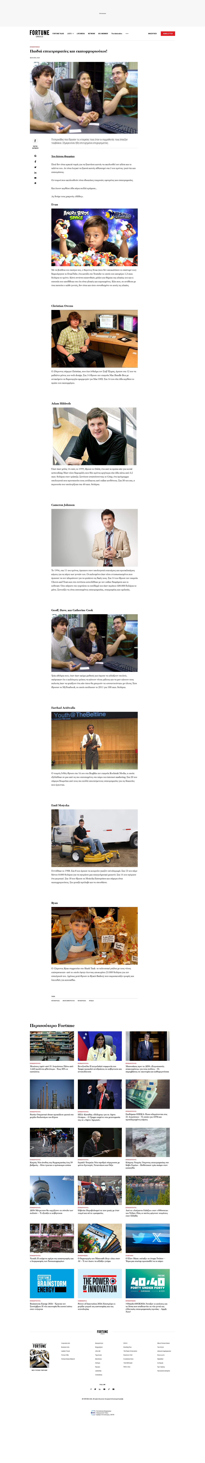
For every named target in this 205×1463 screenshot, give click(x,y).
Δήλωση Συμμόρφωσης (164, 1351)
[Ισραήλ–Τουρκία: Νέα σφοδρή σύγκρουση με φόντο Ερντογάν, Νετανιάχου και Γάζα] (100, 1142)
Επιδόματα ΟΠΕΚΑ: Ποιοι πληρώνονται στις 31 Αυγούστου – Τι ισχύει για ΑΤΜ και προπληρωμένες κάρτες (146, 1117)
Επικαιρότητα (99, 1343)
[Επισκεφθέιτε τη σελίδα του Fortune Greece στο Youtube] (104, 1390)
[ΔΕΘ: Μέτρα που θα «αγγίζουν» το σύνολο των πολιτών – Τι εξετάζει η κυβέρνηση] (52, 1190)
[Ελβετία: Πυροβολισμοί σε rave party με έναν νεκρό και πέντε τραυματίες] (100, 1190)
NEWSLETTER (168, 34)
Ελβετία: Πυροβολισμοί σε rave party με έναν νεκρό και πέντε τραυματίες (98, 1212)
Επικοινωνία (160, 1355)
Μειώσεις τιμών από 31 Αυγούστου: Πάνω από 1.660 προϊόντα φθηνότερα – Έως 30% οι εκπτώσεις (51, 1069)
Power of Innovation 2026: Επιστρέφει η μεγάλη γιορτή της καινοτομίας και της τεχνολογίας (96, 1306)
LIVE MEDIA (81, 34)
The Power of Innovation (130, 1351)
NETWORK (91, 34)
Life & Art (97, 1351)
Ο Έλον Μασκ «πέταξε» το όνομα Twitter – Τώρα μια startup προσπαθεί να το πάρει (145, 1260)
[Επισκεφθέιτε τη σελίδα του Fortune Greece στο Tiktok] (109, 1389)
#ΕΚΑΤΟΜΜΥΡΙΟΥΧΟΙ (69, 1000)
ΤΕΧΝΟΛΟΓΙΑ (82, 1301)
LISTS (69, 34)
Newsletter (160, 1359)
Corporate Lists (65, 1343)
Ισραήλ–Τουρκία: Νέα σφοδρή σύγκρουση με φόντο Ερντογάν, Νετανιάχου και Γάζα (99, 1164)
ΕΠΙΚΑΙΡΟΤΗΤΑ (35, 1063)
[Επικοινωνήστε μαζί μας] (113, 1389)
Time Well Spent (128, 1363)
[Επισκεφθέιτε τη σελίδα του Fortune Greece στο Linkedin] (99, 1389)
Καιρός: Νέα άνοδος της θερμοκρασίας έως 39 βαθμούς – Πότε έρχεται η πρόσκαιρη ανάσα (51, 1164)
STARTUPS (129, 1255)
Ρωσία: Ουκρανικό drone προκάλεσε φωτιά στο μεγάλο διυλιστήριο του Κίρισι (52, 1116)
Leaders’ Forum (65, 1351)
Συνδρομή (160, 1363)
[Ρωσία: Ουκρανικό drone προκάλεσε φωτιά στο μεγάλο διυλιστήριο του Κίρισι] (52, 1094)
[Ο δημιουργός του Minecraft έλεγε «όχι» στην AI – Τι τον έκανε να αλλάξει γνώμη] (100, 1238)
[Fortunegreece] (39, 37)
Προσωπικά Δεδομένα (163, 1371)
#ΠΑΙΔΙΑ (91, 1000)
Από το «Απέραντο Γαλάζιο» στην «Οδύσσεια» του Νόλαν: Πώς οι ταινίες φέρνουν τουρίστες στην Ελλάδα (147, 1213)
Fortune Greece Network (68, 1359)
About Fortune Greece (163, 1343)
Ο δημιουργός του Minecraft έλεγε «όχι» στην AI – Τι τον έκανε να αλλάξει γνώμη (99, 1260)
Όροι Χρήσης (161, 1367)
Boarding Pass (128, 1347)
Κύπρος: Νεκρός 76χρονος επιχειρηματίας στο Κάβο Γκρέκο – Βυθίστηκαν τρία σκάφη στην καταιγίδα (147, 1165)
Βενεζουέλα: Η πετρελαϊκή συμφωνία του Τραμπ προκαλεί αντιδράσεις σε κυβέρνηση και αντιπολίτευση (100, 1069)
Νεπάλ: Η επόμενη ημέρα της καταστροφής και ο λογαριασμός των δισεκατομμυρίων (52, 1260)
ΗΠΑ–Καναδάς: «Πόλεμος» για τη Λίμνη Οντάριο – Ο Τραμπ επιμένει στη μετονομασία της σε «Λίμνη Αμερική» (99, 1117)
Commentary (98, 1375)
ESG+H (125, 1343)
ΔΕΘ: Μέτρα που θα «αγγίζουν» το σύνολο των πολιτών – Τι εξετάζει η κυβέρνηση (51, 1212)
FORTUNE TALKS (58, 34)
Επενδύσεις (98, 1359)
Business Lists (65, 1347)
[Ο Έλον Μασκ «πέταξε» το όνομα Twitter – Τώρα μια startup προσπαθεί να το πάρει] (148, 1238)
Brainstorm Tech (128, 1355)
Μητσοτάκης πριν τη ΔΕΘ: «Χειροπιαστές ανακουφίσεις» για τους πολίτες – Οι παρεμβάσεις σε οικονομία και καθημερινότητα (147, 1069)
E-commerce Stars (128, 1359)
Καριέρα (97, 1367)
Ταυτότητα (160, 1347)
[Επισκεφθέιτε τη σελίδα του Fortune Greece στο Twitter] (95, 1389)
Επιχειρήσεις (99, 1347)
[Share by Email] (35, 178)
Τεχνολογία (98, 1355)
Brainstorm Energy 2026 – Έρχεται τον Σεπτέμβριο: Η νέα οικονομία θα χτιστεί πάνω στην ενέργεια (51, 1306)
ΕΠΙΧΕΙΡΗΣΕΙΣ (35, 47)
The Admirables (116, 34)
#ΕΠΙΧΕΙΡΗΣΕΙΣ (55, 1000)
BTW (121, 1399)
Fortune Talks (65, 1355)
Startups (97, 1363)
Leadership (98, 1371)
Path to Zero (127, 1367)
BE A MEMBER (103, 34)
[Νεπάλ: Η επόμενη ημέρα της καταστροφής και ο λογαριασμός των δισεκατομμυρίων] (52, 1238)
